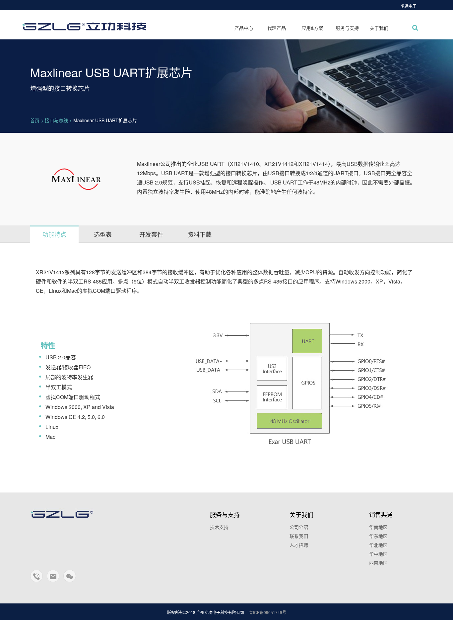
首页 (34, 120)
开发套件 (151, 234)
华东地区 (378, 536)
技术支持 (219, 527)
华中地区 (378, 553)
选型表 (103, 234)
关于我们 (379, 28)
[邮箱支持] (53, 579)
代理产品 (276, 28)
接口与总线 (56, 120)
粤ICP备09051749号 (267, 612)
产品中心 (243, 28)
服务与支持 (347, 28)
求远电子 (409, 6)
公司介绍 (299, 527)
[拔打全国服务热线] (37, 579)
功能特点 (54, 234)
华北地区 (378, 545)
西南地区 (378, 562)
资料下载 (200, 234)
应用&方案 (312, 28)
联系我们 (299, 536)
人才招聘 (299, 545)
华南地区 (378, 527)
